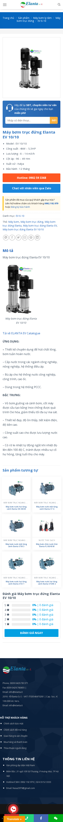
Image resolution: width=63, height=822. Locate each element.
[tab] (31, 250)
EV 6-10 (42, 20)
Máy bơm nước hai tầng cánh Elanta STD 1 (16, 583)
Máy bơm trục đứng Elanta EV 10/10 (23, 229)
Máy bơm (13, 221)
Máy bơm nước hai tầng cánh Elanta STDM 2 (46, 583)
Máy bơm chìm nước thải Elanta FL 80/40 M (47, 545)
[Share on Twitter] (18, 237)
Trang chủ (8, 18)
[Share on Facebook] (12, 237)
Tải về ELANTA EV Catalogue (21, 333)
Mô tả (8, 250)
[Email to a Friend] (25, 237)
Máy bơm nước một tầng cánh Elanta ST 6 (47, 508)
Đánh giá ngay (31, 633)
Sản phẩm (23, 18)
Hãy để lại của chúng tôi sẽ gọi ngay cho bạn (35, 109)
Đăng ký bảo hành (20, 206)
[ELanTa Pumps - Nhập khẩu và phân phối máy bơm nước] (31, 4)
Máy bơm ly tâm (42, 18)
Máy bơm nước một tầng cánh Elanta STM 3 (16, 545)
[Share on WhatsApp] (6, 237)
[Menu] (5, 4)
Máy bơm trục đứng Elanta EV (40, 225)
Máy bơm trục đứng (31, 221)
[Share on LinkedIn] (37, 237)
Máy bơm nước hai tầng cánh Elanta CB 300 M (16, 508)
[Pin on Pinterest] (31, 237)
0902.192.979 (51, 203)
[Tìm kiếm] (59, 4)
